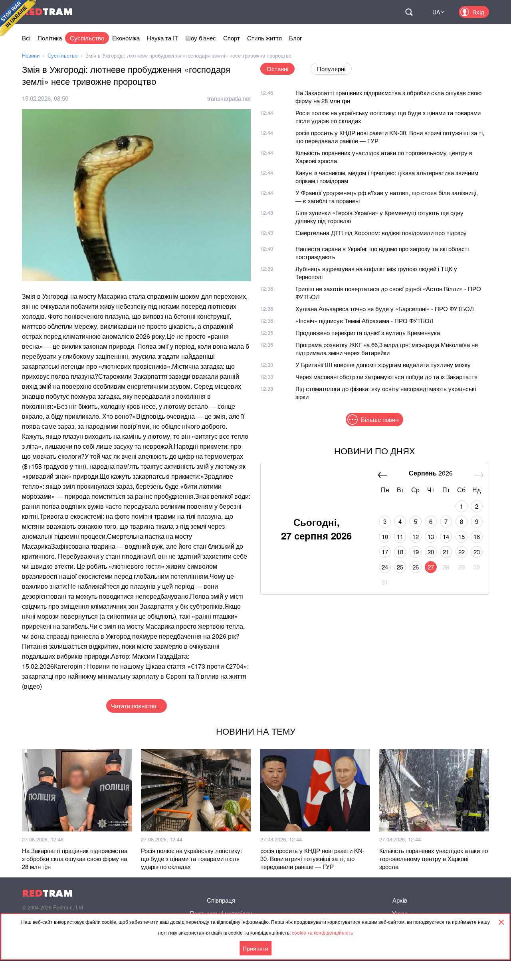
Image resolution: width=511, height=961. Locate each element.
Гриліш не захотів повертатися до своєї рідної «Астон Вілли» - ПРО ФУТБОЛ (388, 292)
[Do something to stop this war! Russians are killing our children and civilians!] (18, 18)
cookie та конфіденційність (322, 932)
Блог (295, 38)
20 (431, 551)
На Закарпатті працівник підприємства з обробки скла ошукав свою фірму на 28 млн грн (388, 96)
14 (446, 536)
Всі (26, 38)
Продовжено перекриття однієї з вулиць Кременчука (367, 332)
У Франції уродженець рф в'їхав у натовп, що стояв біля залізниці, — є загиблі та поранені (386, 196)
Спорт (231, 38)
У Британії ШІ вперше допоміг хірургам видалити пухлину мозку (383, 364)
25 (400, 567)
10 (385, 536)
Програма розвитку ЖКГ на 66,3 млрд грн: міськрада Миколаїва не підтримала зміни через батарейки (386, 348)
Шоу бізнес (200, 38)
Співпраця (221, 900)
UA (436, 12)
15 (461, 536)
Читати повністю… (136, 705)
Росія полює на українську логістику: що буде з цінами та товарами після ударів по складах (388, 116)
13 (431, 536)
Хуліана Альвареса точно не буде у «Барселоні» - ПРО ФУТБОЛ (384, 308)
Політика (50, 38)
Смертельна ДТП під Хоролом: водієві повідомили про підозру (381, 232)
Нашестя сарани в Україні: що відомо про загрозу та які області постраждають (382, 252)
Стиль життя (264, 38)
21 (446, 551)
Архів (399, 900)
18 (400, 551)
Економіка (126, 38)
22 (461, 551)
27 (431, 567)
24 (385, 567)
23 (476, 551)
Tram (47, 12)
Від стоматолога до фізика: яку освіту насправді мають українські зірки (385, 392)
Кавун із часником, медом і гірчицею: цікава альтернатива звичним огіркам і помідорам (386, 176)
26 (415, 567)
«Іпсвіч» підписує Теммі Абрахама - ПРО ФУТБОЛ (364, 320)
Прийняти (255, 948)
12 (415, 536)
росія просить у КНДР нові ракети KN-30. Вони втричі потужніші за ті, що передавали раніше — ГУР (389, 136)
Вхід (478, 12)
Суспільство (87, 38)
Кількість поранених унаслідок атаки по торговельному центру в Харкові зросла (383, 156)
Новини (31, 55)
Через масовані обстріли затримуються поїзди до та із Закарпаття (386, 376)
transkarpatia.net (229, 98)
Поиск (409, 12)
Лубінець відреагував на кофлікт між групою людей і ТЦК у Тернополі (376, 272)
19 (415, 551)
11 (400, 536)
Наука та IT (162, 38)
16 (476, 536)
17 (385, 551)
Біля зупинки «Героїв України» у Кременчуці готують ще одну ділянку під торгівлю (379, 216)
